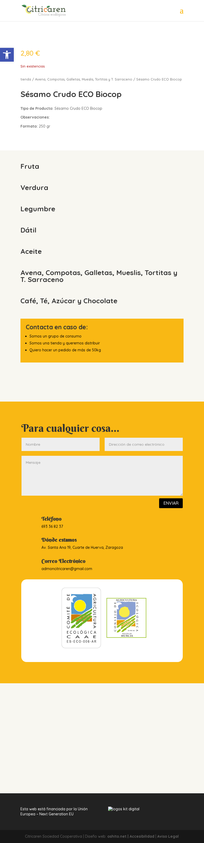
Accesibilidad (142, 836)
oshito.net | (118, 836)
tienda (25, 79)
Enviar (170, 503)
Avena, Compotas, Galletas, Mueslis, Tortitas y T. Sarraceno (83, 79)
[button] (7, 55)
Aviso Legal (168, 836)
